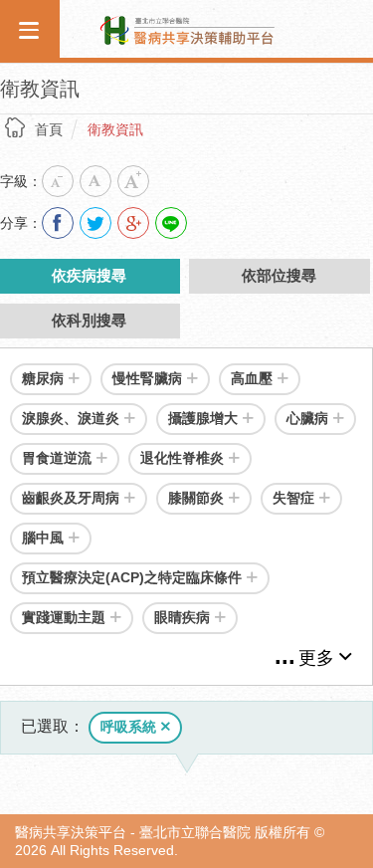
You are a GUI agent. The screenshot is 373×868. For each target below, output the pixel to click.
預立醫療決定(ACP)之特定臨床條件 (132, 577)
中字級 (95, 181)
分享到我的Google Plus (133, 223)
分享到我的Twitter (95, 223)
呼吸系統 (128, 727)
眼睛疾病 (182, 617)
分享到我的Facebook (58, 223)
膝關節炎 (196, 498)
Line (171, 223)
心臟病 (307, 418)
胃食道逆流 (57, 458)
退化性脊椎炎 (182, 458)
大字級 (133, 181)
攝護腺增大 (203, 418)
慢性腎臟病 (147, 378)
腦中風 (43, 537)
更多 (316, 658)
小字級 (58, 181)
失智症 (293, 498)
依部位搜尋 (279, 275)
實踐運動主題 (63, 617)
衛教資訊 (115, 129)
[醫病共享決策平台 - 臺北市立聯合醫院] (187, 28)
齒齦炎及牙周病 (70, 498)
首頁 (49, 129)
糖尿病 (43, 378)
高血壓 (252, 378)
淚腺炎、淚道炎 (70, 418)
